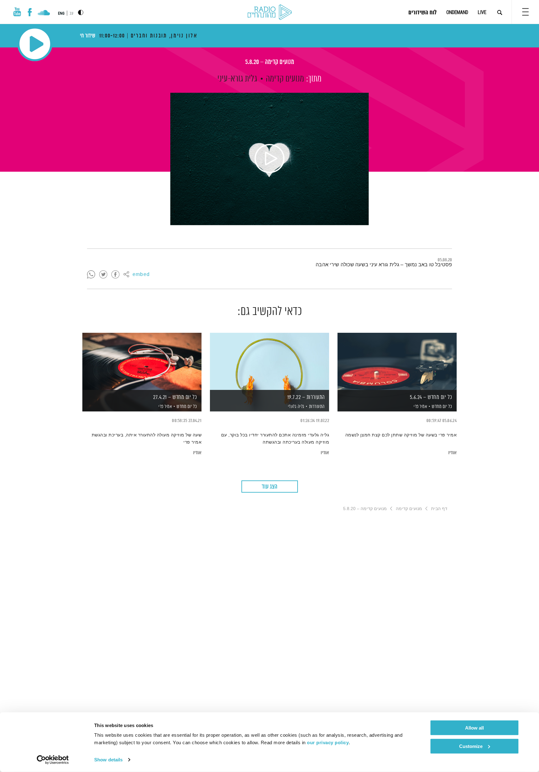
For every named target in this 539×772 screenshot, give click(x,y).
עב (71, 13)
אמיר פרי (420, 406)
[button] (525, 12)
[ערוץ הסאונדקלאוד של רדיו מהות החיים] (44, 13)
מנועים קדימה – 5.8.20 (269, 62)
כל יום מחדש (442, 406)
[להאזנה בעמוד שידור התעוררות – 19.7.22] (269, 361)
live (482, 12)
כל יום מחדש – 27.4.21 (175, 397)
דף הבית (439, 508)
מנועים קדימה (285, 79)
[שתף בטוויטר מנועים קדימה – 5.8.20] (103, 274)
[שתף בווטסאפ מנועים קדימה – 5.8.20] (91, 274)
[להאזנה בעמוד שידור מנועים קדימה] (269, 159)
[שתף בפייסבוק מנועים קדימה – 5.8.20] (115, 274)
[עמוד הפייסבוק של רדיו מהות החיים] (30, 12)
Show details (108, 759)
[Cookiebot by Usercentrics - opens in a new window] (53, 760)
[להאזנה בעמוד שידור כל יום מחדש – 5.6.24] (397, 361)
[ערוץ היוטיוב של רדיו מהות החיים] (17, 11)
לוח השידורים (422, 13)
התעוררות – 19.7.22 (306, 397)
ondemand (457, 12)
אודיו (452, 453)
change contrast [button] (80, 12)
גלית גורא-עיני (237, 79)
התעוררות (317, 406)
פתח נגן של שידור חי (34, 44)
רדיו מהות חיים (270, 12)
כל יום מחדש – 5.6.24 (431, 397)
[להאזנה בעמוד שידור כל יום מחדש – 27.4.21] (142, 361)
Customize (471, 746)
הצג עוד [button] (269, 486)
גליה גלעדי (295, 406)
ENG (61, 13)
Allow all (474, 727)
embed (141, 275)
